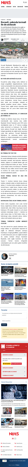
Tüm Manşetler (19, 449)
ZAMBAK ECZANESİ (8, 375)
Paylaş (4, 60)
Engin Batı (11, 255)
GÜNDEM (8, 6)
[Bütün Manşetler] (26, 382)
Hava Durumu (19, 443)
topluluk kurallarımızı (13, 329)
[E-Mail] (10, 258)
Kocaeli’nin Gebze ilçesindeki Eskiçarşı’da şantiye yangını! (20, 288)
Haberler (3, 19)
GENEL (3, 6)
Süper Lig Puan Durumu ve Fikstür (7, 450)
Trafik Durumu (19, 446)
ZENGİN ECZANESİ (8, 354)
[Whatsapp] (15, 438)
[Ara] (24, 2)
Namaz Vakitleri (6, 446)
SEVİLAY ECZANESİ (8, 367)
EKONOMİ (20, 6)
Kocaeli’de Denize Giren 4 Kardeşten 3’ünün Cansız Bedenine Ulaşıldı (20, 275)
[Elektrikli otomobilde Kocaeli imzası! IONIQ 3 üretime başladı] (7, 296)
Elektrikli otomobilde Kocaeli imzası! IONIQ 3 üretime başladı (6, 302)
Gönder (4, 324)
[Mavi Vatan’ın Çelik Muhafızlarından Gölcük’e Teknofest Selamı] (7, 282)
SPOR (14, 6)
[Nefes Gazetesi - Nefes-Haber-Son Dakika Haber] (6, 2)
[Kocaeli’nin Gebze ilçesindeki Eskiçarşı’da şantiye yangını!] (21, 282)
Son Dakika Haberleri (6, 454)
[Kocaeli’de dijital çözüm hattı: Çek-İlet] (7, 269)
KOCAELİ (9, 19)
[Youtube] (13, 438)
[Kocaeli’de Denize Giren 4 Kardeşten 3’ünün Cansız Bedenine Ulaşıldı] (21, 269)
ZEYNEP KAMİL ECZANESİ (10, 371)
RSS (5, 460)
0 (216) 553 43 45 (17, 363)
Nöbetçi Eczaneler (7, 443)
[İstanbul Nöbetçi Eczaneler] (26, 346)
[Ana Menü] (26, 2)
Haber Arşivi (19, 454)
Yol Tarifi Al (7, 363)
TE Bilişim (17, 465)
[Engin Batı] (4, 256)
